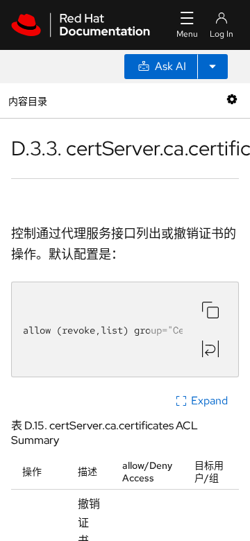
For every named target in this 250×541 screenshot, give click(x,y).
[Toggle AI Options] (212, 66)
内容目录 (27, 100)
